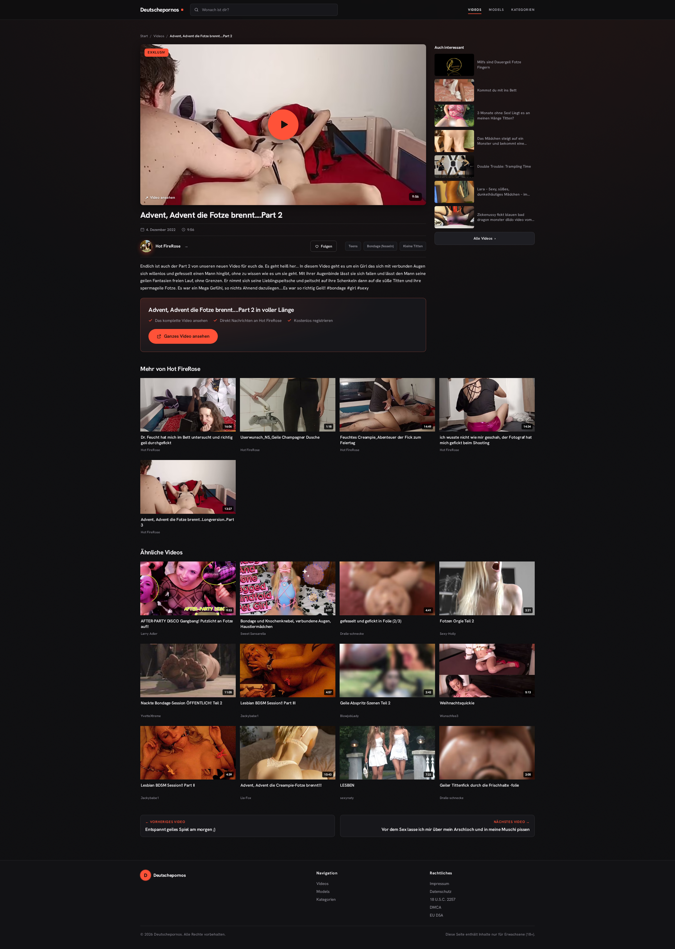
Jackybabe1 (249, 716)
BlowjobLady (349, 716)
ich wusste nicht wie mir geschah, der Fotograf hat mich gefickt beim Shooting (486, 440)
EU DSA (436, 915)
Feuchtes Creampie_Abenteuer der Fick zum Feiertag (380, 440)
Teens (353, 246)
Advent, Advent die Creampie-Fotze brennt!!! (281, 785)
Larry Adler (149, 633)
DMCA (435, 907)
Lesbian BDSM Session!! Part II (168, 785)
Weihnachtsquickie (457, 703)
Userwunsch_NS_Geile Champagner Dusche (279, 437)
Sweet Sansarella (253, 633)
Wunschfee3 (449, 716)
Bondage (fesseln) (380, 246)
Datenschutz (440, 891)
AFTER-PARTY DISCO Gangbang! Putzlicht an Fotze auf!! (187, 623)
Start (144, 36)
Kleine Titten (413, 246)
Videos (474, 9)
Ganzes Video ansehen (191, 337)
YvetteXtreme (151, 716)
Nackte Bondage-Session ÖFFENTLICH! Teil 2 (181, 703)
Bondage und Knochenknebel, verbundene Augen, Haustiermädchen (285, 623)
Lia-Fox (245, 798)
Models (496, 9)
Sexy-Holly (448, 633)
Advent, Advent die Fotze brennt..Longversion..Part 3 (187, 522)
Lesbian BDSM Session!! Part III (268, 703)
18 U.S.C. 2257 (442, 899)
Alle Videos (485, 238)
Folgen (326, 247)
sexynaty (347, 798)
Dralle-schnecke (352, 633)
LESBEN (347, 785)
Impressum (439, 883)
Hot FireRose (150, 450)
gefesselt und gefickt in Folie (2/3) (370, 621)
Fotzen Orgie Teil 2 (457, 621)
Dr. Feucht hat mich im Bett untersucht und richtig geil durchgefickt (187, 440)
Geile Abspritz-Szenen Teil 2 (365, 703)
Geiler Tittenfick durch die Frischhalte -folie (479, 785)
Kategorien (523, 9)
